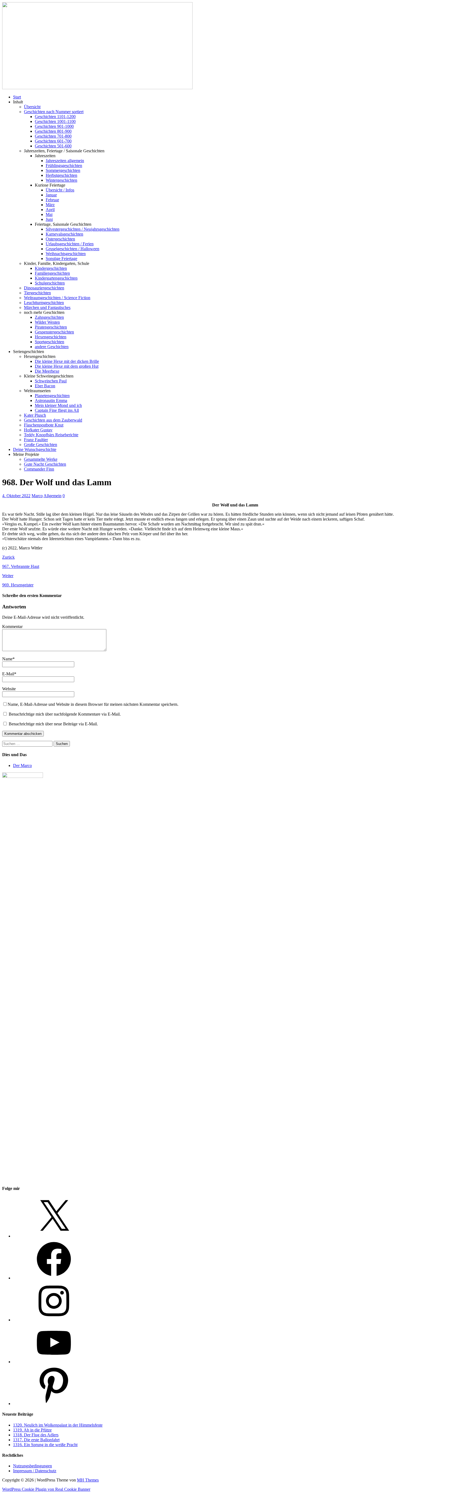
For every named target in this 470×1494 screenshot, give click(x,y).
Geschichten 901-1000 (54, 126)
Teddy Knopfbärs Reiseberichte (51, 434)
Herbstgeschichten (61, 175)
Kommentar (12, 626)
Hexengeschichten (50, 337)
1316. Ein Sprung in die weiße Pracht (45, 1444)
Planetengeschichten (52, 395)
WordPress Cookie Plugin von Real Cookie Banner (46, 1489)
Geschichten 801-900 (53, 131)
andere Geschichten (52, 346)
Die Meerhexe (47, 371)
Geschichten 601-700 (53, 141)
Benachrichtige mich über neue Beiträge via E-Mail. (53, 724)
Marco (37, 495)
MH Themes (88, 1480)
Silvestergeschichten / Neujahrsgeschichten (82, 229)
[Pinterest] (54, 1403)
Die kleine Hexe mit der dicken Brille (67, 361)
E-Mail (8, 674)
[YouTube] (54, 1361)
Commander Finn (39, 469)
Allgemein (52, 495)
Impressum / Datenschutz (34, 1470)
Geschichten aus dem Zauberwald (53, 420)
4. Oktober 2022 (16, 495)
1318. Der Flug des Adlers (35, 1435)
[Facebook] (54, 1278)
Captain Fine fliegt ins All (57, 410)
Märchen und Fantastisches (47, 307)
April (50, 209)
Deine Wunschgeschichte (34, 449)
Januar (51, 195)
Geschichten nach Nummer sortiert (54, 111)
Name (7, 659)
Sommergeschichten (63, 170)
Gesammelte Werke (40, 459)
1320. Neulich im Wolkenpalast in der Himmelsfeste (58, 1425)
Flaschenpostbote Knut (43, 425)
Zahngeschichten (49, 317)
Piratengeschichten (51, 327)
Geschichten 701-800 (53, 136)
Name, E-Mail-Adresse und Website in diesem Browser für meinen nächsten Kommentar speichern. (93, 704)
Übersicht (32, 106)
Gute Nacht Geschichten (45, 464)
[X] (54, 1236)
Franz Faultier (36, 439)
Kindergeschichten (51, 268)
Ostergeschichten (60, 239)
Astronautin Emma (51, 400)
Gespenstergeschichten (54, 332)
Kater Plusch (35, 415)
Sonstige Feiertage (61, 258)
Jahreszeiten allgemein (65, 160)
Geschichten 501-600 (53, 146)
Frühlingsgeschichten (64, 165)
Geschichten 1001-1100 (55, 121)
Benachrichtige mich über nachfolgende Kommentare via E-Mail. (65, 714)
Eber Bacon (45, 385)
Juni (49, 219)
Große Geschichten (40, 444)
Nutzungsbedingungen (32, 1466)
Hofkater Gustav (38, 430)
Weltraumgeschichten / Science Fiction (57, 297)
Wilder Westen (47, 322)
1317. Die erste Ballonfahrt (36, 1439)
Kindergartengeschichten (56, 278)
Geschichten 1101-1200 (55, 116)
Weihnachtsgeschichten (66, 253)
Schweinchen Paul (51, 381)
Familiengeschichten (52, 273)
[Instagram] (54, 1319)
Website (9, 688)
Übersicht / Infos (60, 190)
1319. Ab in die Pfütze (32, 1430)
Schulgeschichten (50, 283)
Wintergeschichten (61, 180)
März (50, 204)
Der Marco (22, 765)
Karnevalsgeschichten (64, 234)
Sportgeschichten (49, 341)
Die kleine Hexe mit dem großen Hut (66, 366)
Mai (49, 214)
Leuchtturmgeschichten (44, 302)
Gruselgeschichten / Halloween (72, 248)
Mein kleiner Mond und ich (58, 405)
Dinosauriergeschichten (44, 288)
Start (17, 97)
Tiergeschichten (37, 292)
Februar (52, 199)
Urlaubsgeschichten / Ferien (70, 244)
